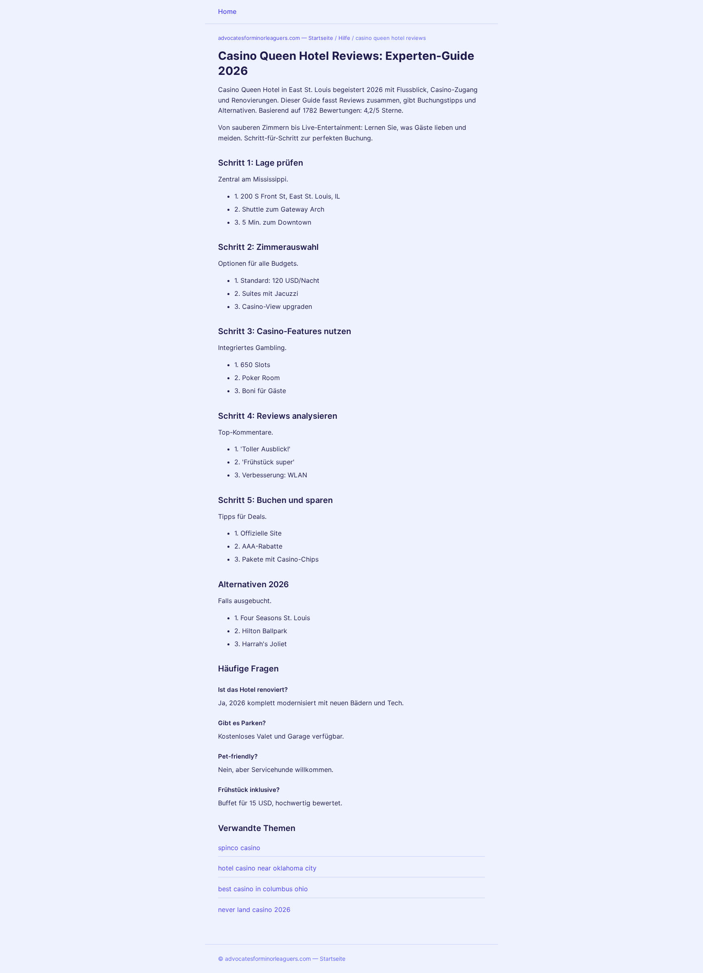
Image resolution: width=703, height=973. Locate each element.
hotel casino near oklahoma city (267, 868)
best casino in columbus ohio (263, 889)
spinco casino (239, 848)
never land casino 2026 (254, 909)
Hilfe (344, 38)
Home (227, 11)
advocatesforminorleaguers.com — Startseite (275, 38)
